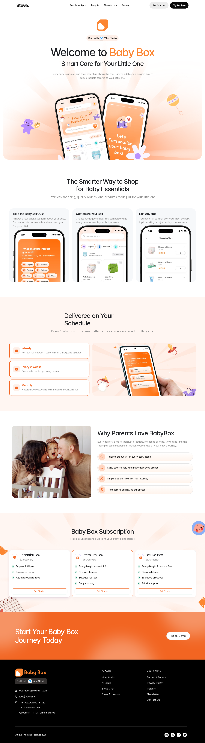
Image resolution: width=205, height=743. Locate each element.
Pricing (125, 5)
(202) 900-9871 (27, 696)
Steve (105, 694)
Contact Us (153, 699)
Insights (95, 5)
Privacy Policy (155, 682)
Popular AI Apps (78, 5)
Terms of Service (156, 677)
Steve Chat (108, 688)
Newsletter (110, 5)
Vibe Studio (108, 677)
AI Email (106, 682)
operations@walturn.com (33, 690)
